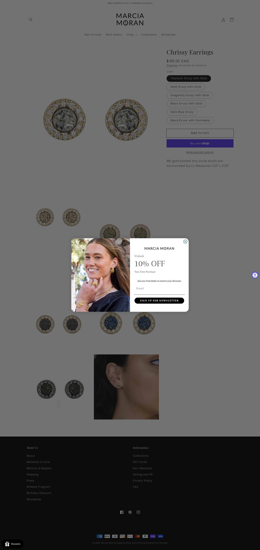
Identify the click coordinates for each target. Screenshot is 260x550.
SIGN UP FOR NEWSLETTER (159, 300)
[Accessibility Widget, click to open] (255, 275)
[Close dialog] (185, 241)
